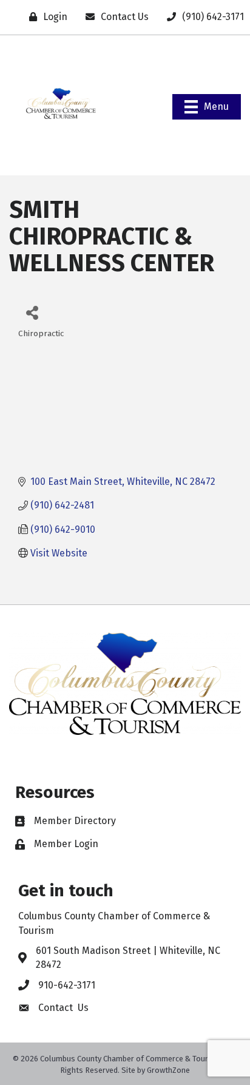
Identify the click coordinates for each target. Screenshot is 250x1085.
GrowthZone (168, 1070)
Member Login (66, 844)
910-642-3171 (66, 985)
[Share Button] (32, 312)
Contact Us (63, 1007)
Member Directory (75, 820)
